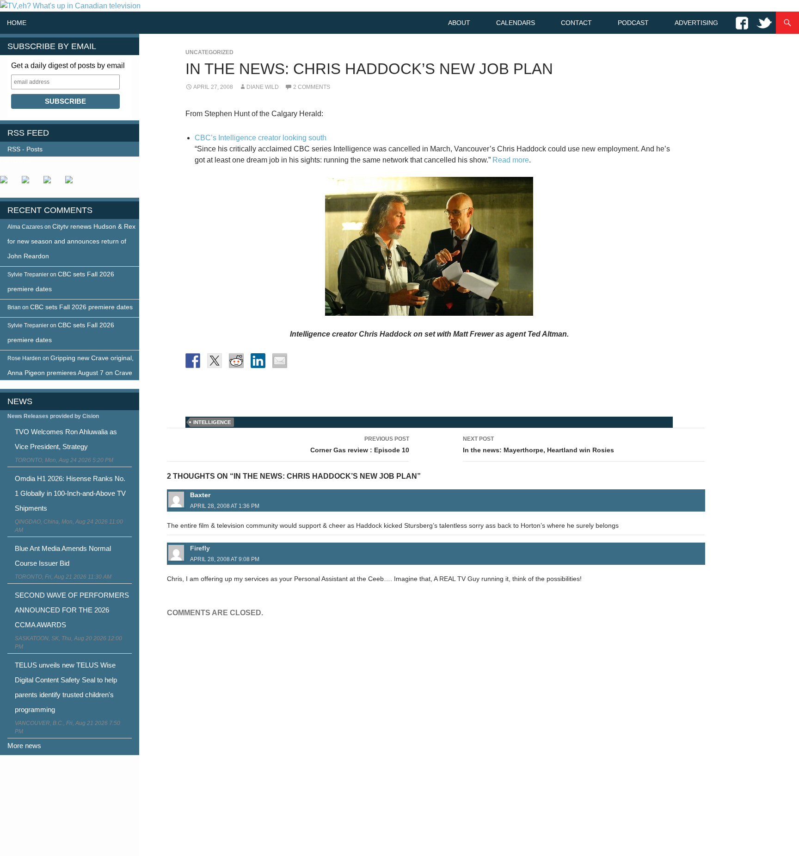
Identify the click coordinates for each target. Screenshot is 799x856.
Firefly (200, 548)
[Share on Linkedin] (258, 360)
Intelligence (212, 422)
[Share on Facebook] (192, 360)
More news (24, 746)
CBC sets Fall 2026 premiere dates (81, 307)
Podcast (633, 22)
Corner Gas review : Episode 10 (359, 445)
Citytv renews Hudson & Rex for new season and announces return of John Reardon (71, 241)
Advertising (696, 22)
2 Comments (311, 87)
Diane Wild (262, 87)
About (459, 22)
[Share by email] (279, 360)
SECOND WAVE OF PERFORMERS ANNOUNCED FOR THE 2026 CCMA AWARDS (72, 610)
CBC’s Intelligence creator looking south (260, 138)
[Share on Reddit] (236, 360)
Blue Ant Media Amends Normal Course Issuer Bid (63, 555)
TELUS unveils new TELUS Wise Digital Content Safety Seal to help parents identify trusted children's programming (66, 687)
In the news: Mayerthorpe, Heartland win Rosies (538, 445)
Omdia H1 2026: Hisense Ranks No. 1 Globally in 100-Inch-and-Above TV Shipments (70, 493)
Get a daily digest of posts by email (68, 65)
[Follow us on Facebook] (7, 183)
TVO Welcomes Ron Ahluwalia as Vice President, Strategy (66, 439)
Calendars (515, 22)
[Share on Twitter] (214, 360)
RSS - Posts (25, 149)
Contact (576, 22)
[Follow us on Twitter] (29, 183)
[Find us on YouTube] (50, 183)
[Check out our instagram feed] (72, 183)
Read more (510, 160)
